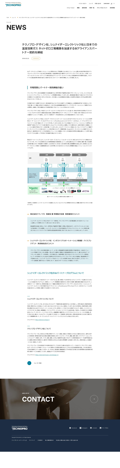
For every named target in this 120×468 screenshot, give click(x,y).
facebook (74, 428)
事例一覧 (91, 7)
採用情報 (112, 7)
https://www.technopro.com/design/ (46, 355)
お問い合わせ (98, 3)
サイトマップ (32, 440)
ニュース (91, 3)
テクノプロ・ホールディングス (18, 440)
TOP (7, 17)
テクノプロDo (105, 428)
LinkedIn (94, 428)
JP (111, 3)
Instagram (84, 428)
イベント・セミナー (83, 3)
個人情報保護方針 (49, 440)
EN (114, 3)
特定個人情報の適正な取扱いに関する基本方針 (67, 440)
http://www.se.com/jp (41, 319)
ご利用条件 (40, 440)
